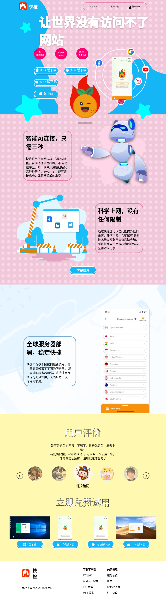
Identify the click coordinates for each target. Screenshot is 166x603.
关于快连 (112, 569)
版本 (88, 575)
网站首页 (93, 7)
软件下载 (115, 7)
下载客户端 (89, 569)
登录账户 (136, 7)
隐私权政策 (113, 587)
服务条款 (112, 575)
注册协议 (112, 592)
